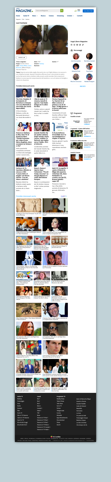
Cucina (59, 413)
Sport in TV (20, 420)
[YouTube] (77, 45)
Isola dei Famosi (81, 406)
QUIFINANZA (76, 438)
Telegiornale (60, 410)
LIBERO (17, 8)
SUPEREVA (88, 438)
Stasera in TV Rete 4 (43, 425)
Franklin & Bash (75, 116)
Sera (18, 403)
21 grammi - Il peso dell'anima (80, 128)
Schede (69, 16)
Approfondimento (62, 418)
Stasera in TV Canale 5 (43, 427)
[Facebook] (71, 45)
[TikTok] (83, 45)
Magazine (18, 19)
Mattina (19, 399)
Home (18, 16)
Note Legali (25, 440)
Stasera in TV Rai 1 (42, 418)
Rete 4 (39, 406)
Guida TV (26, 16)
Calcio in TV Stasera (23, 418)
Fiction (59, 408)
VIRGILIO (26, 438)
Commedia (87, 124)
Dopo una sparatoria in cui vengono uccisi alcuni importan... (89, 156)
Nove (38, 415)
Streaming (60, 16)
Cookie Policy (35, 440)
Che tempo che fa (81, 425)
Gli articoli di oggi (22, 422)
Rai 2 (38, 401)
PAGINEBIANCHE (54, 438)
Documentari (61, 420)
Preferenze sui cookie (43, 440)
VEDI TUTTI (82, 86)
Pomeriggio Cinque (82, 418)
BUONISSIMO (82, 438)
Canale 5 (39, 408)
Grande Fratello (81, 404)
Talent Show (60, 401)
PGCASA (48, 438)
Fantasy (27, 19)
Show (58, 422)
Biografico (87, 147)
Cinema (51, 16)
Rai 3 (38, 403)
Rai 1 (38, 399)
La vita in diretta (81, 422)
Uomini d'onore (75, 152)
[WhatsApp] (80, 45)
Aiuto (50, 440)
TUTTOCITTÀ (62, 438)
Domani (19, 408)
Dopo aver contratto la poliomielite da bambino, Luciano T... (89, 144)
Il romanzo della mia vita (79, 140)
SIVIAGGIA (70, 438)
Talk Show (60, 403)
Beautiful (79, 408)
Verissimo (79, 411)
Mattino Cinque (81, 420)
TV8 (38, 413)
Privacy (29, 440)
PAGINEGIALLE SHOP (41, 438)
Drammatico (87, 136)
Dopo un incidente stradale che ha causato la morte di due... (89, 132)
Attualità (59, 415)
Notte (19, 406)
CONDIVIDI (20, 57)
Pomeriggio (20, 401)
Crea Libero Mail (88, 11)
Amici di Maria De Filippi (83, 399)
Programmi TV (61, 396)
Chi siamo (20, 440)
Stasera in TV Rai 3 (42, 422)
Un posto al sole (81, 415)
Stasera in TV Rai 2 (42, 420)
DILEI (66, 438)
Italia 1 (39, 410)
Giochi (58, 425)
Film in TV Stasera (22, 415)
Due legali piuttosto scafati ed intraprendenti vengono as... (89, 120)
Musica (43, 16)
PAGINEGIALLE (32, 438)
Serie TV (19, 413)
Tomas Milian (23, 65)
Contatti (79, 16)
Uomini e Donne (81, 401)
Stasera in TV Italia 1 (43, 429)
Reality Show (60, 399)
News (34, 16)
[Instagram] (74, 45)
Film (23, 19)
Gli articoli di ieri (22, 425)
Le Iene (78, 413)
